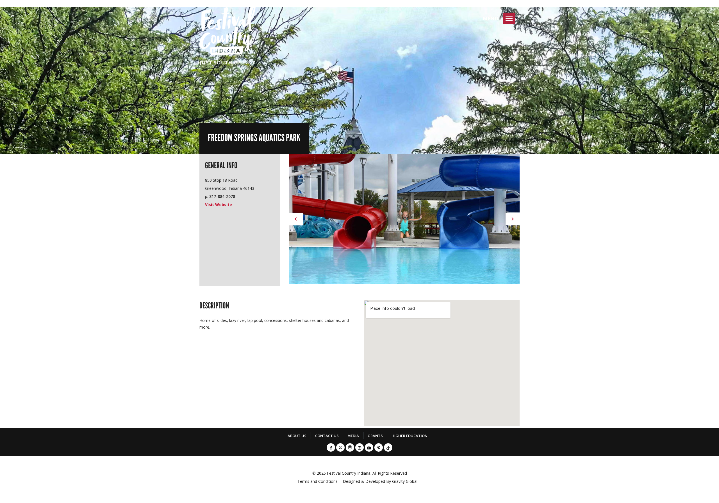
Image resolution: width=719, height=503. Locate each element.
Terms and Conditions (317, 481)
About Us (297, 435)
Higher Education (409, 435)
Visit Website (218, 204)
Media (353, 435)
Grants (375, 435)
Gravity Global (404, 481)
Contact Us (327, 435)
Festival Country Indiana (348, 473)
